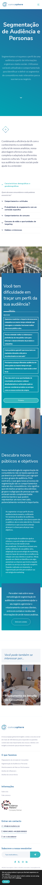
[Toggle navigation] (33, 4)
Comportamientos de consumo (17, 215)
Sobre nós (5, 791)
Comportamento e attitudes (16, 201)
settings (18, 878)
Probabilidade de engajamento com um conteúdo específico (21, 208)
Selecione (7, 315)
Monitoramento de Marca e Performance (15, 767)
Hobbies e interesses (13, 230)
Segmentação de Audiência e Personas (14, 763)
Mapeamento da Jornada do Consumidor (15, 760)
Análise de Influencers (9, 771)
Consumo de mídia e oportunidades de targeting (20, 222)
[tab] (21, 185)
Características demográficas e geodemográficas (17, 184)
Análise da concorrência (10, 774)
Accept (6, 881)
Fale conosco (6, 795)
